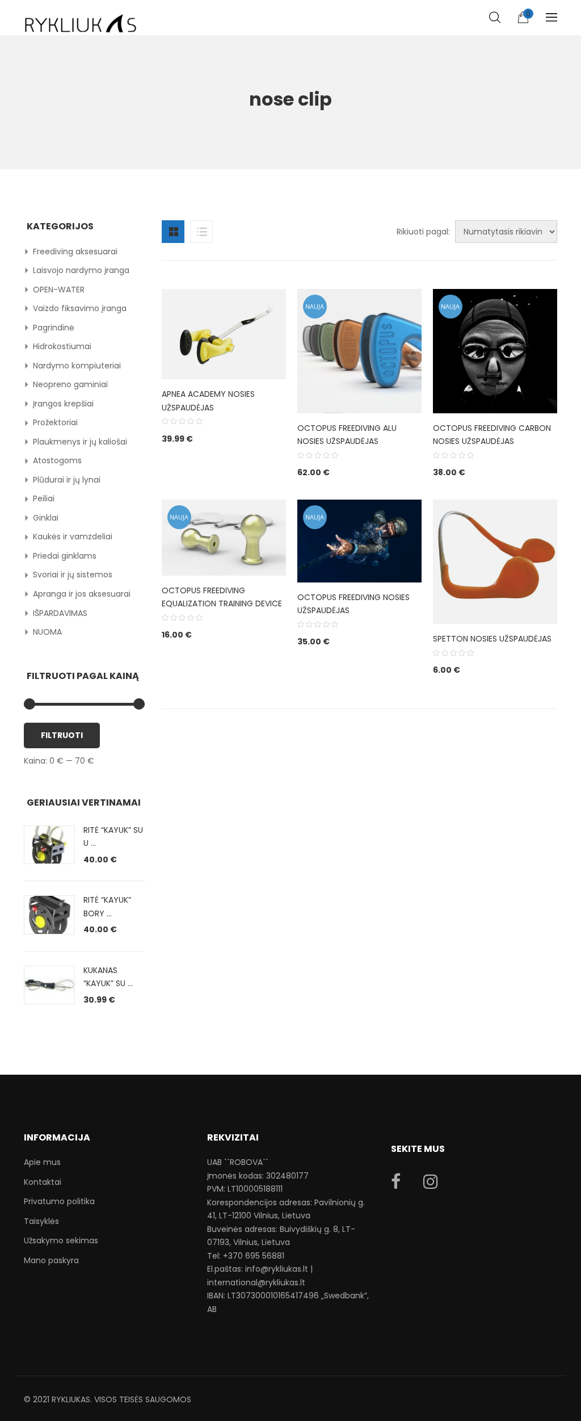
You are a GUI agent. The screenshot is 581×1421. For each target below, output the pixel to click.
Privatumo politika (59, 1201)
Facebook (396, 1181)
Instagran (430, 1181)
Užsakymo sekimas (61, 1240)
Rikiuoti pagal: (423, 231)
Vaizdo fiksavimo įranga (80, 308)
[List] (201, 231)
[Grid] (173, 231)
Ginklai (45, 517)
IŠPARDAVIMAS (60, 613)
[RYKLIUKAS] (80, 18)
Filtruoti (62, 735)
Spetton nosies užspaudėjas (492, 638)
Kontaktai (42, 1182)
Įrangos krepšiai (63, 403)
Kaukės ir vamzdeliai (72, 536)
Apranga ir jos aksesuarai (81, 594)
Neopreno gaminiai (70, 384)
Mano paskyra (51, 1260)
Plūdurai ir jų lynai (66, 479)
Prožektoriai (55, 422)
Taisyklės (41, 1221)
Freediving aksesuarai (75, 251)
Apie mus (42, 1162)
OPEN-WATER (59, 289)
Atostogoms (57, 460)
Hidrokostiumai (62, 346)
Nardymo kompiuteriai (77, 365)
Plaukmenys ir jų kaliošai (80, 441)
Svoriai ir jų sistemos (72, 574)
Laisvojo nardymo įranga (81, 270)
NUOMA (47, 632)
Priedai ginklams (64, 555)
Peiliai (43, 498)
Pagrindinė (53, 327)
